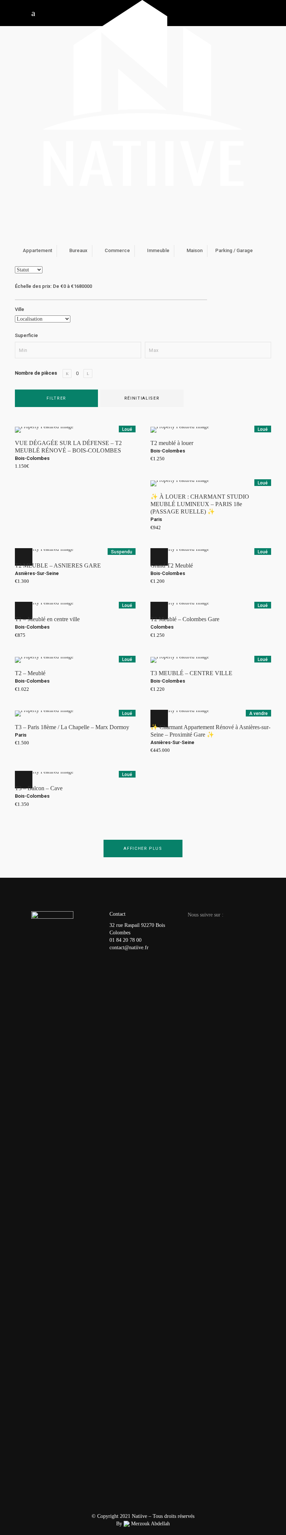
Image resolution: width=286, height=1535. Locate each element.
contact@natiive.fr (129, 947)
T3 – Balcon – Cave (39, 788)
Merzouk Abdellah (150, 1523)
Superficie (26, 335)
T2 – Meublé (30, 673)
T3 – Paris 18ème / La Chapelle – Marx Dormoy (72, 727)
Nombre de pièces (36, 373)
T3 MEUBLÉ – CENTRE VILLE (191, 673)
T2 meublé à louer (171, 443)
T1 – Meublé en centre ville (47, 619)
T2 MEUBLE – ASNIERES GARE (58, 565)
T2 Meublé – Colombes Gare (184, 619)
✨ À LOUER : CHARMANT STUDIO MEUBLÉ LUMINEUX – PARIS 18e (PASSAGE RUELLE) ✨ (199, 504)
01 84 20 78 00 (125, 940)
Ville (19, 309)
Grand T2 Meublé (171, 565)
